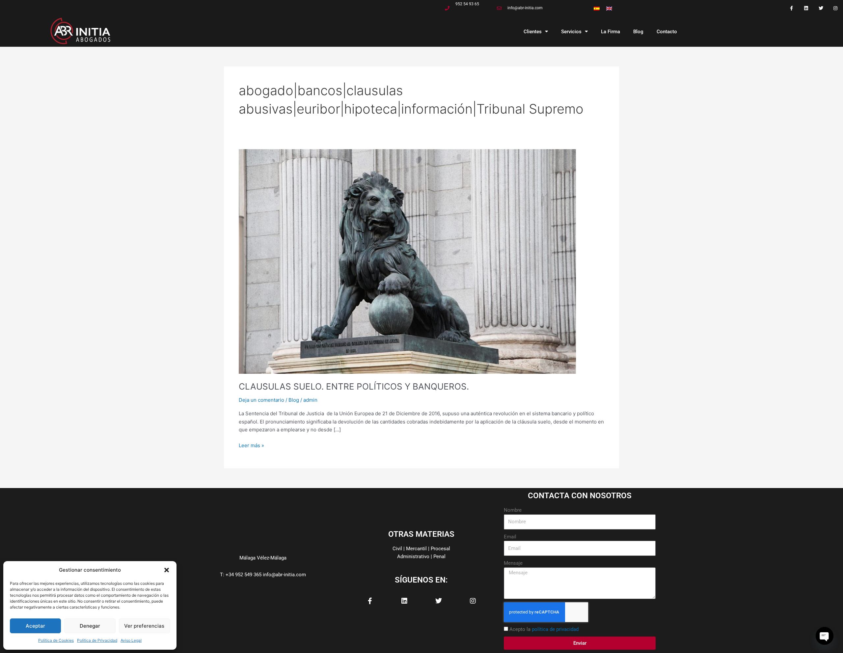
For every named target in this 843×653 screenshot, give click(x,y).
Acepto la (544, 629)
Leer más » (251, 445)
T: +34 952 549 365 (240, 575)
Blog (638, 32)
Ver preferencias (144, 626)
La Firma (610, 32)
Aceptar (35, 626)
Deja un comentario (261, 400)
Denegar (90, 626)
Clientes (533, 32)
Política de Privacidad (97, 640)
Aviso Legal (131, 640)
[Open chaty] (824, 636)
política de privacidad (555, 629)
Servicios (571, 32)
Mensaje (513, 563)
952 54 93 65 (467, 4)
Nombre (513, 510)
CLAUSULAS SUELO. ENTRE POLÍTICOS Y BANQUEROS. (354, 386)
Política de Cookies (56, 640)
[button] (166, 570)
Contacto (667, 32)
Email (510, 537)
